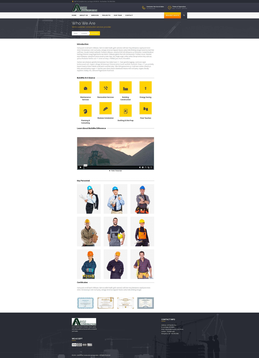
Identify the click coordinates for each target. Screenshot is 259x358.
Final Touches (145, 118)
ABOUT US (84, 15)
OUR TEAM (118, 15)
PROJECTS (106, 15)
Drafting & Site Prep (125, 120)
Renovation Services (105, 97)
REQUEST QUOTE (172, 15)
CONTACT (129, 15)
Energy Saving (145, 97)
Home (75, 33)
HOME (74, 15)
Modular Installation (106, 118)
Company (84, 33)
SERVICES (95, 15)
